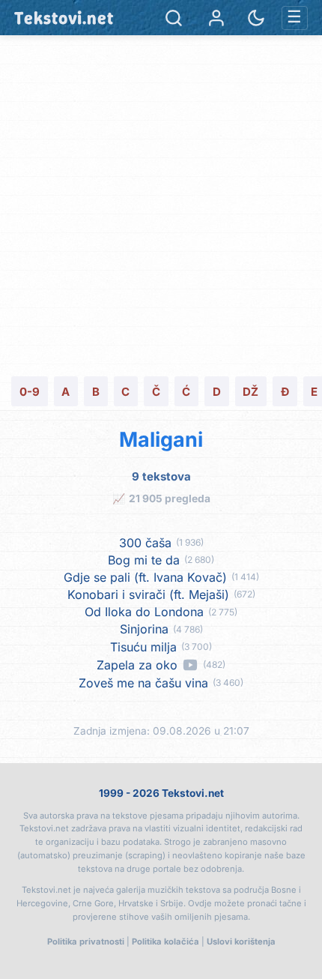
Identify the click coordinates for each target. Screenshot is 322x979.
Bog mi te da (144, 560)
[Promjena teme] (256, 17)
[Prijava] (216, 17)
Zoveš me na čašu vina (143, 683)
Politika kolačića (165, 941)
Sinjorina (144, 629)
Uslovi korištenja (241, 941)
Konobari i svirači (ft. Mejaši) (148, 595)
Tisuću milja (143, 647)
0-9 (29, 392)
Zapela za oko (137, 665)
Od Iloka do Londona (144, 612)
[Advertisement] (161, 204)
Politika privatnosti (85, 941)
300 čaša (145, 543)
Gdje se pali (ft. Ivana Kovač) (145, 577)
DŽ (250, 392)
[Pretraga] (174, 18)
